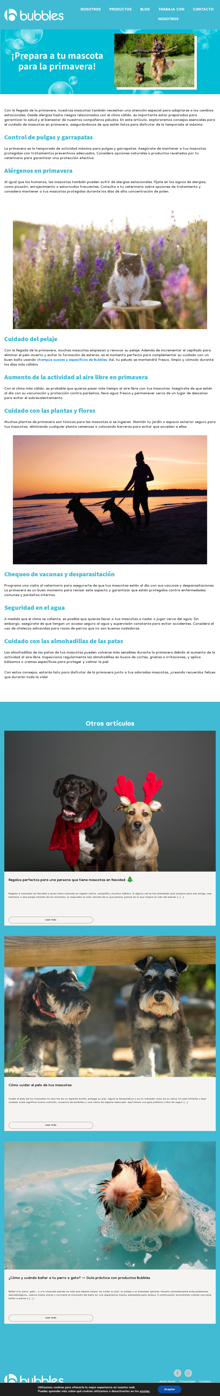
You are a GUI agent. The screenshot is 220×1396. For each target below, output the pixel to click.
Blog (145, 9)
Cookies (205, 1381)
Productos (120, 9)
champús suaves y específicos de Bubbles (72, 360)
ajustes (145, 1391)
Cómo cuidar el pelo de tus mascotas (41, 1086)
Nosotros (91, 9)
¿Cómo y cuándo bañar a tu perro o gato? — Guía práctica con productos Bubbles (80, 1279)
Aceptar (169, 1389)
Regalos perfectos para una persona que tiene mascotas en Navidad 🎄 (71, 881)
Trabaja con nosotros (171, 14)
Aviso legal (167, 1381)
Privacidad (187, 1381)
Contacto (203, 9)
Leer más (50, 920)
